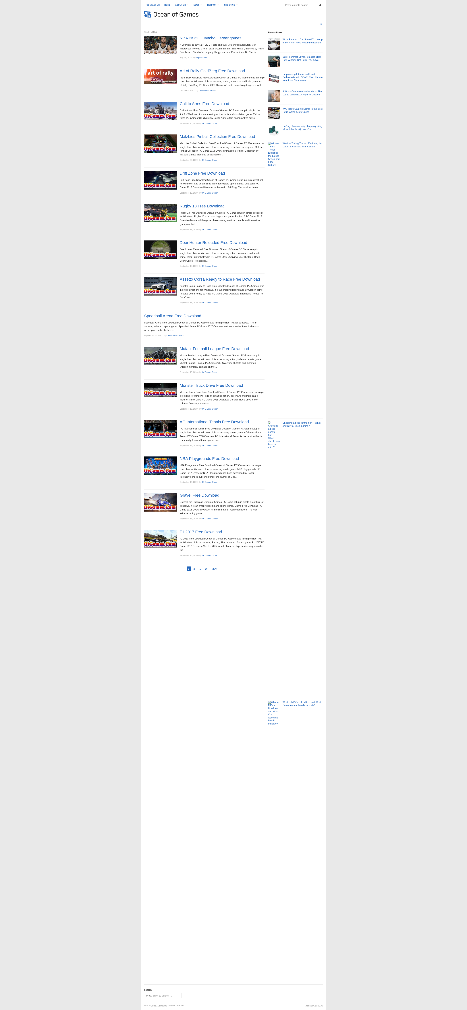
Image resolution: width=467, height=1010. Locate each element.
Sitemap (309, 1005)
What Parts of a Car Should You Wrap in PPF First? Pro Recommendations (303, 41)
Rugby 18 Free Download (202, 206)
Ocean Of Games (159, 1005)
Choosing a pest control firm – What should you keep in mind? (302, 424)
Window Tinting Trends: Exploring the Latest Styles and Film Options (302, 145)
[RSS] (321, 24)
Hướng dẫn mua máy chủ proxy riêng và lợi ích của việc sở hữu (302, 128)
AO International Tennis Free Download (214, 422)
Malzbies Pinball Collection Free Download (217, 136)
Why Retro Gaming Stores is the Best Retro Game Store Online (303, 110)
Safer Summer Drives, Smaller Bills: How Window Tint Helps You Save (302, 58)
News (196, 5)
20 (206, 569)
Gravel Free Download (199, 495)
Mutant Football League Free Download (214, 349)
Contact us (318, 1005)
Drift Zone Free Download (202, 173)
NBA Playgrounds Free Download (209, 458)
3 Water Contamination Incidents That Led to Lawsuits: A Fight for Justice (303, 93)
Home (167, 5)
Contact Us (153, 5)
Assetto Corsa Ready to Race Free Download (220, 279)
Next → (216, 569)
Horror (211, 5)
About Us (180, 5)
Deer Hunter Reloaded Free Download (213, 242)
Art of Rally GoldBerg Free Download (212, 71)
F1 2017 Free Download (201, 532)
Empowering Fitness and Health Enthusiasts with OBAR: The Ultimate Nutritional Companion (303, 77)
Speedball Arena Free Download (172, 316)
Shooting (229, 5)
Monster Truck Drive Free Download (211, 385)
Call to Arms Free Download (204, 104)
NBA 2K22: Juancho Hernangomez (210, 38)
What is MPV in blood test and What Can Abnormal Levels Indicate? (302, 704)
